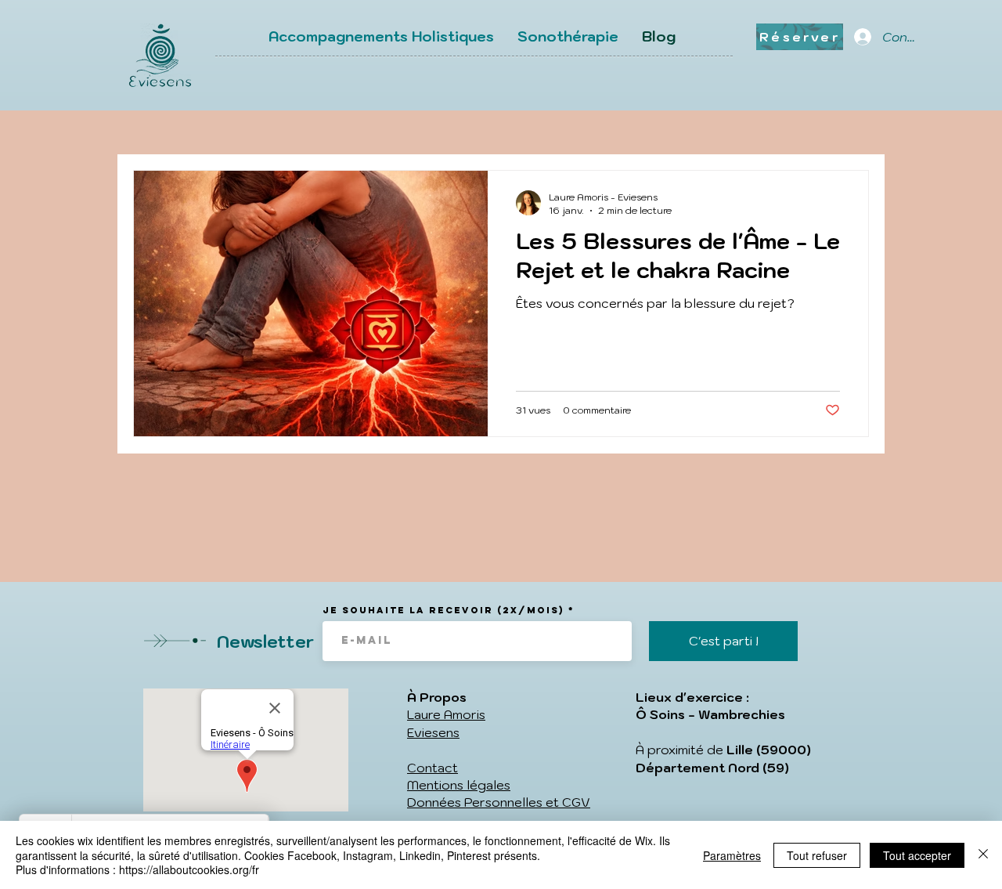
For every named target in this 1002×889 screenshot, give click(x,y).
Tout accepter (917, 855)
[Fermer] (983, 854)
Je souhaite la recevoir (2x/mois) (443, 610)
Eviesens (433, 732)
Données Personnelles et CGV (498, 802)
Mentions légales (458, 785)
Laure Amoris (446, 714)
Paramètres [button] (732, 855)
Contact (432, 767)
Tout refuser (817, 855)
